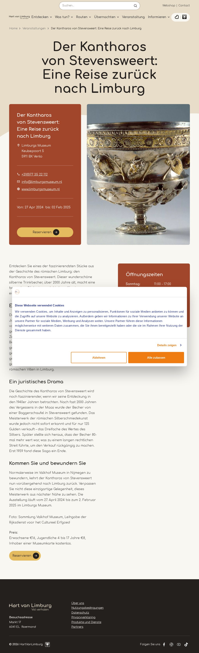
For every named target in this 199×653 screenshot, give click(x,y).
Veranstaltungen (34, 28)
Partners (77, 626)
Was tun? (62, 17)
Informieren (157, 17)
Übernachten (104, 17)
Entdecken (39, 17)
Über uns (77, 603)
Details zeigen (166, 345)
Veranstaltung (133, 17)
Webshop (168, 5)
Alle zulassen (156, 357)
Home (13, 28)
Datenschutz (80, 612)
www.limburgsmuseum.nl (41, 189)
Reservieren (42, 232)
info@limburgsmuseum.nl (42, 182)
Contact (184, 5)
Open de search (135, 6)
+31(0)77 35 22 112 (35, 174)
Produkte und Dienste (86, 622)
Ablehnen (98, 357)
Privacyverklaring (83, 617)
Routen (81, 17)
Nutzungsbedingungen (87, 607)
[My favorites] (176, 17)
